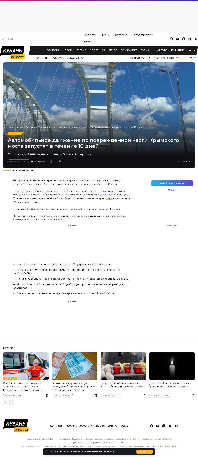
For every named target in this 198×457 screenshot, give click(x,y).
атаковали (95, 216)
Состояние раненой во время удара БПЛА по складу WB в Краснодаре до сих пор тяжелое (24, 387)
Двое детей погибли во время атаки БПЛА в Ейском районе (169, 385)
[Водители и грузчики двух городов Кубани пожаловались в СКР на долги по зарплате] (74, 366)
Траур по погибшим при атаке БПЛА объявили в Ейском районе (123, 385)
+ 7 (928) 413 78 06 (167, 446)
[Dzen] (183, 39)
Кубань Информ (16, 127)
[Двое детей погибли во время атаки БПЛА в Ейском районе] (172, 366)
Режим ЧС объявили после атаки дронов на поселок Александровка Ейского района (72, 278)
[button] (144, 452)
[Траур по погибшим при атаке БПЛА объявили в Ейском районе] (123, 366)
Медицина (10, 378)
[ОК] (190, 39)
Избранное (137, 57)
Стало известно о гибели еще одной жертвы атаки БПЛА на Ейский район (65, 293)
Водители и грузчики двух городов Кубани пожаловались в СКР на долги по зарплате (73, 387)
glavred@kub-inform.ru (143, 446)
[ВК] (177, 39)
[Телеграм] (176, 426)
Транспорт (31, 127)
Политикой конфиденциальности (97, 451)
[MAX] (171, 39)
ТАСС (109, 198)
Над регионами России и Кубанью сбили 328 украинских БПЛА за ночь (64, 264)
